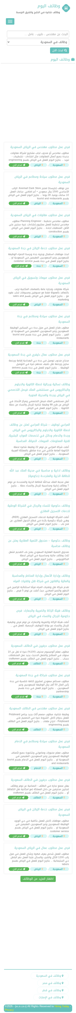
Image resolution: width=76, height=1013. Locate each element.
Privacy (9, 1009)
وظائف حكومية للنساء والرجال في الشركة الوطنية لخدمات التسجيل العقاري (38, 508)
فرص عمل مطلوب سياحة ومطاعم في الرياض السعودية (42, 179)
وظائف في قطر (52, 990)
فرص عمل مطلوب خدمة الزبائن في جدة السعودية (39, 248)
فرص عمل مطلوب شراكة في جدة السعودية (43, 675)
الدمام (37, 768)
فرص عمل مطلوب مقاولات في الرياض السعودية (40, 215)
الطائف (37, 663)
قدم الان (18, 165)
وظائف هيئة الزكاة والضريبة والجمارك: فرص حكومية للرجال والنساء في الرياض (43, 613)
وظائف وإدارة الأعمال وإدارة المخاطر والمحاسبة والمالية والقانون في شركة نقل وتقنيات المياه (41, 578)
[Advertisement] (38, 102)
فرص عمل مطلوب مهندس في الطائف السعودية (39, 708)
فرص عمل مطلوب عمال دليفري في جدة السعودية (39, 354)
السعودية (58, 165)
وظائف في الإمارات (50, 997)
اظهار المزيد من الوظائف (38, 879)
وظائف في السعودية (49, 975)
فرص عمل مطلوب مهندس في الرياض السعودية (40, 147)
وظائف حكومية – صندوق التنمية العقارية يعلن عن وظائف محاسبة (39, 543)
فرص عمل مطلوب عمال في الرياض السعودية (42, 848)
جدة (38, 266)
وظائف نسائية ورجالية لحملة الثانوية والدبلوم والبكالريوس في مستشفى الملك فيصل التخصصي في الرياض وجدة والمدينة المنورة (39, 390)
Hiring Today (62, 1006)
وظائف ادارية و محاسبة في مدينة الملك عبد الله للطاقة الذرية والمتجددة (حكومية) (40, 473)
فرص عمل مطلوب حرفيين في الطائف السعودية (40, 646)
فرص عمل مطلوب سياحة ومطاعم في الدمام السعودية (42, 744)
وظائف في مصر (52, 983)
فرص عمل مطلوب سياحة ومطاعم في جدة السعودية (43, 319)
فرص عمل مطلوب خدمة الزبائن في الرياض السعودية (44, 812)
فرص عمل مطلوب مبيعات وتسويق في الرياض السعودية (41, 280)
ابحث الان (58, 50)
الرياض (37, 165)
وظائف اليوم (48, 6)
